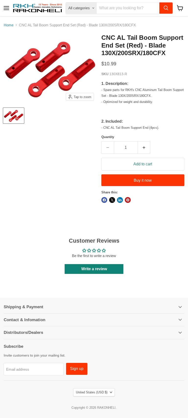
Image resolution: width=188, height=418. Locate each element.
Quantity (107, 137)
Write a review (94, 269)
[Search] (166, 8)
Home (8, 25)
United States (91, 392)
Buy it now (143, 180)
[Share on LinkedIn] (120, 200)
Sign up (76, 369)
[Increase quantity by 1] (144, 147)
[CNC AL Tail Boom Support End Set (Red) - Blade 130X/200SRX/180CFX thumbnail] (13, 115)
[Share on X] (112, 200)
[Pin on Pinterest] (128, 200)
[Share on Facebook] (104, 200)
